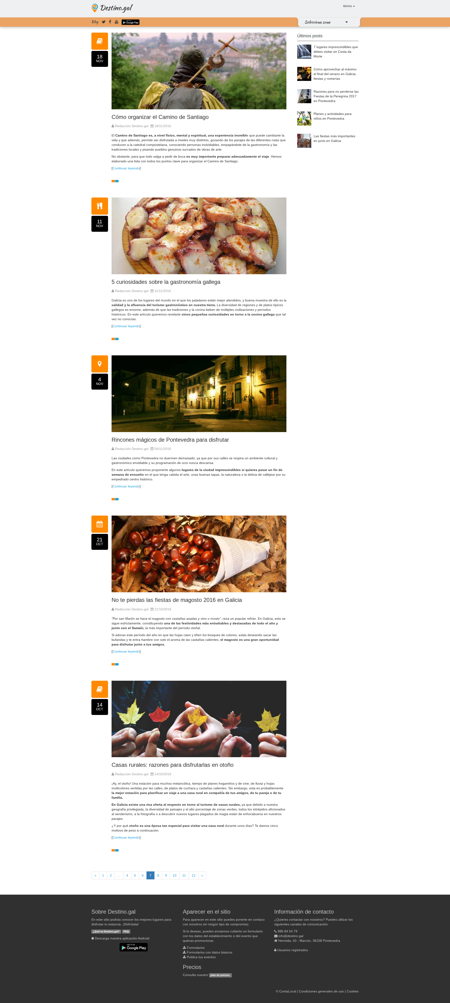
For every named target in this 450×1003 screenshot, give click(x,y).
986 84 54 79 (287, 931)
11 (184, 875)
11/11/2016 (162, 291)
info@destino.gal (290, 936)
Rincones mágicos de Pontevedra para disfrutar (170, 440)
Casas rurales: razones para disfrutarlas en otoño (172, 765)
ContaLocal (287, 991)
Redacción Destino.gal (131, 126)
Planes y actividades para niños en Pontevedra (333, 116)
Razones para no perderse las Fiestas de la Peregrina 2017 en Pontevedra (336, 96)
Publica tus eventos (201, 957)
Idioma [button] (347, 6)
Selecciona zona (317, 22)
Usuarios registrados (292, 950)
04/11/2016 (162, 449)
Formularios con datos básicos (209, 952)
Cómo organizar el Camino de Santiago (160, 117)
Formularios (196, 948)
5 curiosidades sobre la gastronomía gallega (166, 282)
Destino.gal (115, 7)
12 (193, 875)
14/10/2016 (162, 774)
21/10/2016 (162, 609)
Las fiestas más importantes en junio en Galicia (334, 138)
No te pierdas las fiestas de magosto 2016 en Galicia (177, 600)
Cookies (353, 991)
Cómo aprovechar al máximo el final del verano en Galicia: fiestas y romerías (335, 73)
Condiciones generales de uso (321, 991)
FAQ (126, 931)
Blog (94, 21)
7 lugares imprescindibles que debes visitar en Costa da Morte (336, 51)
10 (174, 875)
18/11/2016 (162, 126)
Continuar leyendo (126, 168)
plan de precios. (220, 975)
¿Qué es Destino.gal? (106, 931)
